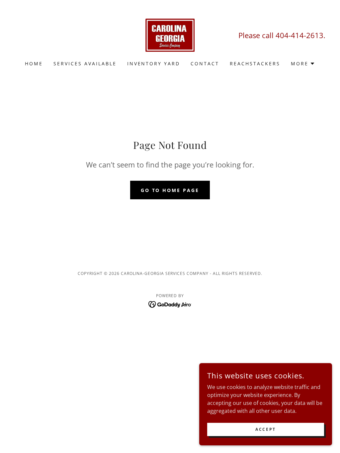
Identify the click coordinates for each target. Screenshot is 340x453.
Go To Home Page (170, 190)
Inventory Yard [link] (153, 63)
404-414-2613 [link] (299, 35)
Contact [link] (205, 63)
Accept (265, 429)
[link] (170, 34)
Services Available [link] (85, 63)
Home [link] (34, 63)
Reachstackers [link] (255, 63)
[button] (303, 64)
